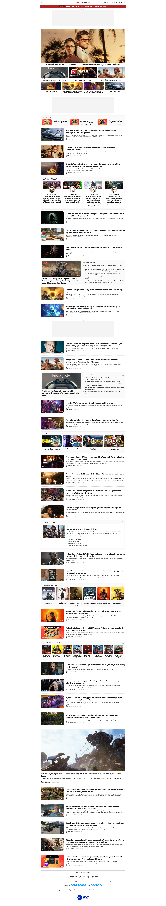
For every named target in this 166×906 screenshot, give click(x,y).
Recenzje (87, 6)
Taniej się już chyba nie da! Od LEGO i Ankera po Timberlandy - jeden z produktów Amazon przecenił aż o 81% (55, 122)
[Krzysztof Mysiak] (106, 89)
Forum (104, 6)
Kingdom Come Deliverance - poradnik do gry (67, 651)
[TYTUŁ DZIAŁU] (83, 585)
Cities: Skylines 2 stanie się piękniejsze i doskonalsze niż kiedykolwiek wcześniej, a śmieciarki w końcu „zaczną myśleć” (83, 793)
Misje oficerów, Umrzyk (75, 541)
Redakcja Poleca (83, 179)
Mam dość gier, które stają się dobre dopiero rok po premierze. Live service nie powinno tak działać (72, 194)
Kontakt (105, 890)
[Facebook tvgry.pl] (101, 885)
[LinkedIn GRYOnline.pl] (83, 885)
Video (101, 6)
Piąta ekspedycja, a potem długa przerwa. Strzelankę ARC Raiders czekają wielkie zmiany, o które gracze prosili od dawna (83, 756)
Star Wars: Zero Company (89, 595)
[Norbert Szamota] (42, 76)
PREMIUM (62, 6)
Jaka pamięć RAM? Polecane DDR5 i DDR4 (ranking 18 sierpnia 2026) (102, 381)
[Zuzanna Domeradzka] (64, 89)
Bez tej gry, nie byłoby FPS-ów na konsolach (93, 442)
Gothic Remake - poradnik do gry (46, 651)
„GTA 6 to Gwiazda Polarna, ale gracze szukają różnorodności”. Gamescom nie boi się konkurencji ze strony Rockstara (83, 234)
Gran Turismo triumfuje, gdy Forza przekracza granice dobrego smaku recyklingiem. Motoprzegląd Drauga (115, 87)
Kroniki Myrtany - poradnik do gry (87, 651)
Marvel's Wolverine (117, 595)
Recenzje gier (103, 262)
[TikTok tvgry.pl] (94, 885)
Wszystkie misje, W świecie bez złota (78, 545)
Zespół (97, 890)
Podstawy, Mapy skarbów (75, 537)
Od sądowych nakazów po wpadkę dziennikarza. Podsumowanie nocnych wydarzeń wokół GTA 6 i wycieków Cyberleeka (111, 74)
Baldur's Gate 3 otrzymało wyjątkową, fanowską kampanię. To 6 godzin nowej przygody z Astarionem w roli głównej (83, 495)
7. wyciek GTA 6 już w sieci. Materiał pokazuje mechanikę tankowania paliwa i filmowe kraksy (83, 511)
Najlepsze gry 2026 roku (76, 881)
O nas (56, 890)
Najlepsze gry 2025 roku (88, 881)
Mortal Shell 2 (62, 595)
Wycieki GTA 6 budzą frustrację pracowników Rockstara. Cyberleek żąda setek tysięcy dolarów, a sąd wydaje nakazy (83, 701)
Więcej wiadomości (83, 872)
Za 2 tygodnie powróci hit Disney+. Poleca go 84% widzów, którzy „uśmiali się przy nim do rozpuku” (83, 668)
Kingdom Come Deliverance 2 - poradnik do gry (118, 651)
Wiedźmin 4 (98, 881)
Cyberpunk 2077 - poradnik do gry (57, 651)
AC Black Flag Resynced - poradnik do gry (83, 536)
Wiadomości (73, 877)
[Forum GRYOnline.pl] (85, 885)
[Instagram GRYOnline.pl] (74, 885)
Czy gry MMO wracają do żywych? (72, 442)
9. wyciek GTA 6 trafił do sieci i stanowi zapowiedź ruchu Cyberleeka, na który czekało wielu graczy (83, 47)
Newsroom (68, 6)
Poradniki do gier (83, 522)
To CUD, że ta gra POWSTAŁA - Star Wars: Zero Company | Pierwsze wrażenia (52, 443)
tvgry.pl (83, 433)
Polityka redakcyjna (68, 890)
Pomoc (109, 890)
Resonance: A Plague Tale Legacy (76, 596)
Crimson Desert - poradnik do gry (108, 651)
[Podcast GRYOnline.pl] (81, 885)
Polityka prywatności (77, 890)
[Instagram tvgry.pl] (96, 885)
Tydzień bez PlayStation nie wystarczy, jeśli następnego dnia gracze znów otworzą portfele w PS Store (54, 74)
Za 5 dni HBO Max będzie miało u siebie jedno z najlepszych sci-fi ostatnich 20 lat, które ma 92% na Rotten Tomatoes (83, 218)
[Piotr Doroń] (42, 61)
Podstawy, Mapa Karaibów (75, 539)
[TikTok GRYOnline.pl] (79, 885)
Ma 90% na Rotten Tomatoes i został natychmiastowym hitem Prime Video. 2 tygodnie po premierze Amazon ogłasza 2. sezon (83, 718)
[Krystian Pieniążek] (71, 76)
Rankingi (77, 6)
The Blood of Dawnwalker (103, 595)
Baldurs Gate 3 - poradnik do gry (98, 651)
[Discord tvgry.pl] (98, 885)
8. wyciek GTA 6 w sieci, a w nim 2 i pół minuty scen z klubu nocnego (83, 406)
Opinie (91, 6)
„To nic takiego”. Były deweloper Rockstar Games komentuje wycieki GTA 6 (94, 87)
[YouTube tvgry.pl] (92, 885)
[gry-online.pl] (83, 2)
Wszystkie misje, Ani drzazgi (76, 543)
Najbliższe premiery (106, 881)
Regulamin (60, 890)
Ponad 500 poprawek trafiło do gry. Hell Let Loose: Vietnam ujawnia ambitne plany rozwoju (83, 478)
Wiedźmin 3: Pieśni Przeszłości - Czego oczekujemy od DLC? (114, 442)
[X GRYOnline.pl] (76, 885)
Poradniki (96, 6)
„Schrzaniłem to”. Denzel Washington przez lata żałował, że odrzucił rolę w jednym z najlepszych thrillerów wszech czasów (83, 558)
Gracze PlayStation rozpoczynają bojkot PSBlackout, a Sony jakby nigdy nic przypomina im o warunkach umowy (83, 310)
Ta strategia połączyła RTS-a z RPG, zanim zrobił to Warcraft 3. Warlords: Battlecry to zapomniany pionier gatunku (83, 74)
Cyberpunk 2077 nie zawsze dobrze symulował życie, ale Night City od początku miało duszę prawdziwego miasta (114, 194)
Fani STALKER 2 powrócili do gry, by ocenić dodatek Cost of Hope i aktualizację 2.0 (72, 87)
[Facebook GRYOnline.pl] (72, 885)
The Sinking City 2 (48, 595)
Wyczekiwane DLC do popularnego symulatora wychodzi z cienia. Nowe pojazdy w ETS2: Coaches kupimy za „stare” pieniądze (83, 827)
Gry (73, 6)
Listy (82, 6)
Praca (101, 890)
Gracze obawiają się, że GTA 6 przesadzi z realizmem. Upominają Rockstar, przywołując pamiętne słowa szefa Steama (83, 810)
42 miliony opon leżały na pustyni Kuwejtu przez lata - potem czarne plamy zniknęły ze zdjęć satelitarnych (83, 685)
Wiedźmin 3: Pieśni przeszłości (62, 881)
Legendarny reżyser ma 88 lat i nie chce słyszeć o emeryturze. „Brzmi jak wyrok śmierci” (83, 251)
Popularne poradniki (83, 643)
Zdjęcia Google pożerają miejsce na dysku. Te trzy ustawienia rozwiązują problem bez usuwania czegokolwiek (83, 575)
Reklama (93, 890)
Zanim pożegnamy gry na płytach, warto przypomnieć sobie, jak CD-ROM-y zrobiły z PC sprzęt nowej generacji (52, 194)
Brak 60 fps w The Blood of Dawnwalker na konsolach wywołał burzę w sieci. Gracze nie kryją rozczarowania (83, 615)
